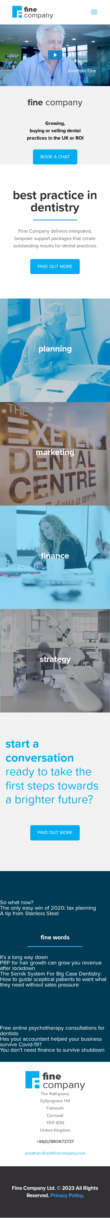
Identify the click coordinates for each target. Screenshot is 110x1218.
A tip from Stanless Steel (29, 913)
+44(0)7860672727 (55, 1141)
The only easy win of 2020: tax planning (48, 908)
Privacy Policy (66, 1195)
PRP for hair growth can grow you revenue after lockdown (51, 965)
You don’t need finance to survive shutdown (52, 1050)
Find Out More (55, 266)
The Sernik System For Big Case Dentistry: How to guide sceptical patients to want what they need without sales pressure (53, 979)
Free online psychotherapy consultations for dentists (52, 1030)
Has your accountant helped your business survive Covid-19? (51, 1041)
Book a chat (55, 157)
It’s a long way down (24, 957)
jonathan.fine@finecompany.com (55, 1153)
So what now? (16, 902)
